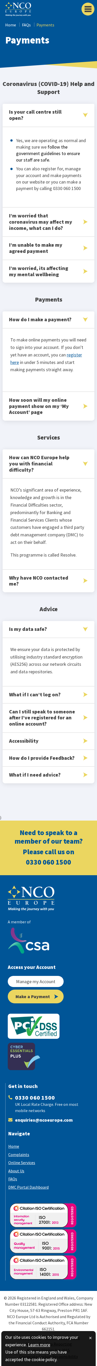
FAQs (26, 24)
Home (10, 24)
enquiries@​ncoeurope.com (44, 1120)
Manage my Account (35, 981)
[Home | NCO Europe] (36, 898)
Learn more (39, 1345)
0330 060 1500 (48, 862)
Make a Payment (33, 996)
